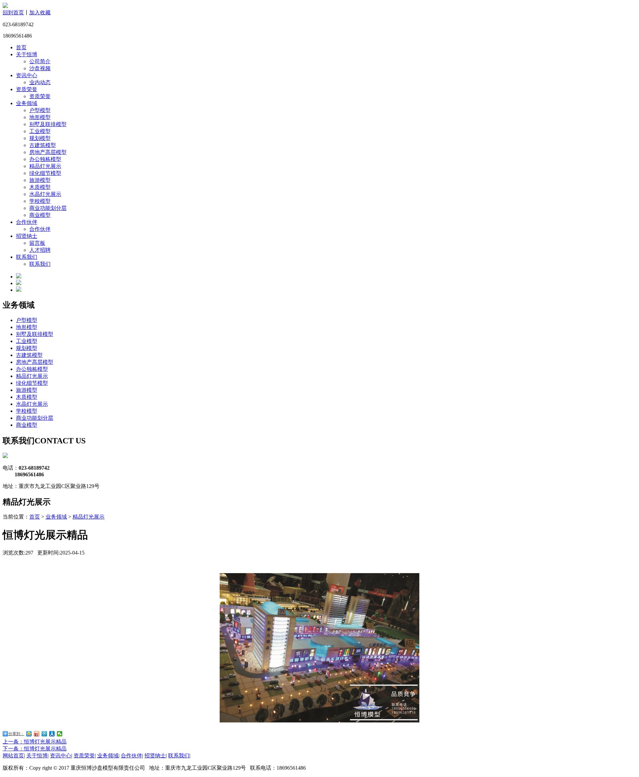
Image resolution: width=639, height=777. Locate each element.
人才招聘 (40, 250)
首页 (21, 47)
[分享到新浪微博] (37, 733)
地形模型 (40, 117)
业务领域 (26, 103)
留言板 (37, 243)
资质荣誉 (26, 89)
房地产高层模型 (48, 152)
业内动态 (40, 82)
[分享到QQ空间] (29, 733)
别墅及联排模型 (48, 124)
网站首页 (13, 755)
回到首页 (13, 12)
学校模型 (40, 201)
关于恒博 (26, 54)
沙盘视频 (40, 68)
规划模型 (40, 138)
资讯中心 (26, 75)
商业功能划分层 (48, 208)
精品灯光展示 (45, 166)
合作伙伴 (26, 222)
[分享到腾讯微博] (44, 733)
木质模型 (40, 187)
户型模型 (40, 110)
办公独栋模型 (45, 159)
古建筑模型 (42, 145)
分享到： (16, 733)
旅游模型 (40, 180)
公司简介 (40, 61)
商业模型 (40, 215)
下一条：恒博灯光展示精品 (35, 748)
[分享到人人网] (52, 733)
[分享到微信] (60, 733)
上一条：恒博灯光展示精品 (35, 741)
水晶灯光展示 (45, 194)
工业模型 (40, 131)
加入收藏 (40, 12)
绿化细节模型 (45, 173)
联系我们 (26, 257)
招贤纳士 (26, 236)
